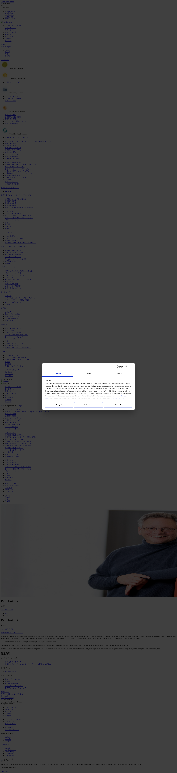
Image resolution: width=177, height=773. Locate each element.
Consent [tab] (58, 373)
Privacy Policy (118, 398)
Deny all (59, 405)
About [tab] (119, 373)
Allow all (118, 405)
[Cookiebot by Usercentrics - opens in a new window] (118, 367)
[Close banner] (131, 367)
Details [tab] (88, 373)
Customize (87, 405)
